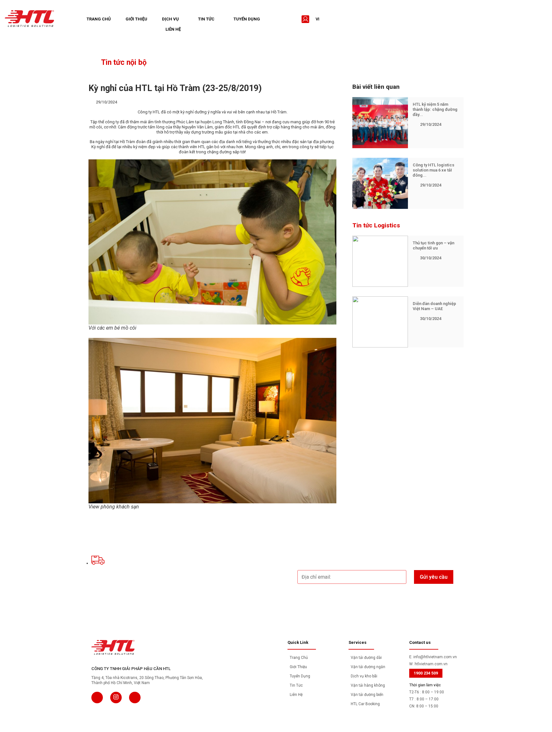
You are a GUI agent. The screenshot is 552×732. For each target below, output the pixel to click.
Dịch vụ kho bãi (364, 676)
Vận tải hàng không (368, 685)
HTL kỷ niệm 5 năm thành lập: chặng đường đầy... (435, 109)
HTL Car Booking (365, 704)
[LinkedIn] (135, 697)
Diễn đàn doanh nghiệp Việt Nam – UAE (434, 306)
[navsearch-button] (292, 19)
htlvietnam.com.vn (431, 664)
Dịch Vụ (170, 19)
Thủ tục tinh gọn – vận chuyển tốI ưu (433, 245)
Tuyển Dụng (247, 19)
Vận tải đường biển (367, 694)
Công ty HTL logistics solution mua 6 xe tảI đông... (433, 170)
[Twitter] (116, 697)
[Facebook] (97, 697)
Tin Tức (206, 19)
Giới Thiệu (136, 19)
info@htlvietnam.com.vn (435, 657)
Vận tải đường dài (366, 657)
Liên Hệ (173, 29)
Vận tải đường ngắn (368, 667)
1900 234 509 (426, 673)
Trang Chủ (99, 19)
